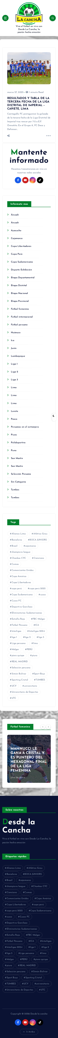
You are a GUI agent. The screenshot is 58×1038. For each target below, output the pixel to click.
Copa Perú (16, 254)
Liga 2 (14, 372)
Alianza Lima (19, 534)
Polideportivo (18, 442)
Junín (13, 348)
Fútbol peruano (19, 325)
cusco (43, 594)
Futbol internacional (22, 317)
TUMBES (40, 680)
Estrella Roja (18, 619)
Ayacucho (16, 230)
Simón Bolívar (19, 674)
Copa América (19, 576)
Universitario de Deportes (25, 692)
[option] (29, 759)
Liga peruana (19, 643)
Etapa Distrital (19, 285)
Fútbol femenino (20, 309)
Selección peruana (21, 668)
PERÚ (30, 649)
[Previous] (42, 726)
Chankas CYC (19, 558)
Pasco (14, 419)
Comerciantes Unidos (23, 570)
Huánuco (15, 332)
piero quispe (18, 655)
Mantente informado (29, 157)
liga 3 (41, 637)
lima (35, 643)
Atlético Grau (40, 534)
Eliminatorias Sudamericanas (27, 613)
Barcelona (17, 540)
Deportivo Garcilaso (22, 607)
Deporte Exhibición (21, 270)
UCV (14, 686)
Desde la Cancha (18, 826)
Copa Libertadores (21, 246)
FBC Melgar (39, 619)
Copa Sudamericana (22, 262)
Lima (13, 387)
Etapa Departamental (22, 277)
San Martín (17, 458)
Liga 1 (14, 364)
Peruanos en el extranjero (25, 427)
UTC (14, 698)
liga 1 (14, 637)
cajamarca (30, 546)
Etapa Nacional (19, 293)
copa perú (17, 588)
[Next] (48, 726)
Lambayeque (18, 356)
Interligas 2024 (37, 631)
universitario (30, 686)
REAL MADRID (20, 661)
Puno (13, 450)
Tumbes (15, 490)
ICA (37, 625)
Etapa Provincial (20, 301)
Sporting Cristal (20, 680)
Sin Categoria (18, 482)
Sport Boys (39, 674)
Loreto (14, 411)
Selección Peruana (21, 474)
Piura (14, 435)
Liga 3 (14, 380)
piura (34, 655)
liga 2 (28, 637)
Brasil (15, 546)
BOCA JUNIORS (38, 540)
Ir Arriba (30, 1032)
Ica (12, 340)
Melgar (15, 649)
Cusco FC (16, 601)
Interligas (16, 631)
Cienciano (39, 558)
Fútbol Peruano (20, 625)
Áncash (15, 215)
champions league (21, 552)
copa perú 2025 (37, 588)
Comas (15, 564)
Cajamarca (16, 238)
